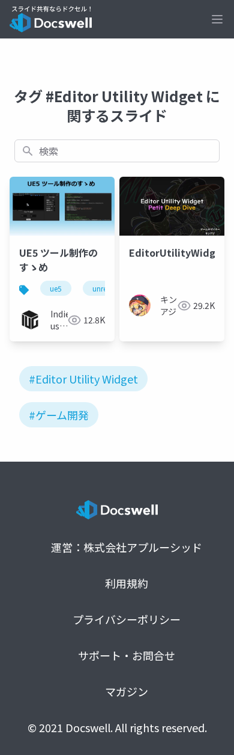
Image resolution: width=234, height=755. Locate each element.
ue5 (56, 288)
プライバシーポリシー (127, 619)
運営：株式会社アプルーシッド (126, 547)
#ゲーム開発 (59, 415)
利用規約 (126, 583)
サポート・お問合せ (126, 655)
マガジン (126, 691)
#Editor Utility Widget (83, 379)
